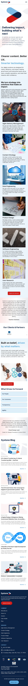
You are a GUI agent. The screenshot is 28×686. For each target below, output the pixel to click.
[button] (14, 394)
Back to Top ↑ (14, 682)
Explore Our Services (14, 293)
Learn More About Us (7, 383)
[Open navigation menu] (26, 2)
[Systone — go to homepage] (13, 2)
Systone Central (6, 603)
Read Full (22, 468)
